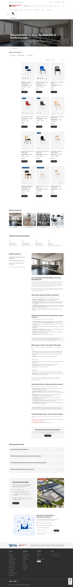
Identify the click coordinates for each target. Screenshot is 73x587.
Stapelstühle (34, 422)
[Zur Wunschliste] (60, 6)
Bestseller (10, 551)
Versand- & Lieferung (40, 559)
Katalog (24, 561)
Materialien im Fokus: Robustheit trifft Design (17, 266)
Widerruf (39, 561)
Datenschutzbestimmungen (40, 533)
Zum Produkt (24, 126)
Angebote (10, 9)
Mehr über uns (15, 503)
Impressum (39, 553)
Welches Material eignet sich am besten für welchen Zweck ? (26, 456)
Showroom (51, 2)
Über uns (24, 553)
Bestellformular (57, 2)
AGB (37, 557)
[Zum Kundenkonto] (58, 6)
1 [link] (40, 203)
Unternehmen (25, 551)
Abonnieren (56, 530)
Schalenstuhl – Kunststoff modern (27, 116)
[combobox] (40, 6)
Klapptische (41, 419)
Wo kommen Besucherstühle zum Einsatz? (16, 260)
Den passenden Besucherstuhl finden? (15, 275)
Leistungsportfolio (26, 555)
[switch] (70, 583)
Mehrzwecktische (30, 55)
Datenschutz (39, 555)
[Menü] (71, 578)
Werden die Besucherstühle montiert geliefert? (22, 469)
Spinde (10, 553)
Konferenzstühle (12, 55)
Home (10, 48)
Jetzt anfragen (47, 435)
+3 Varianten (60, 182)
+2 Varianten (46, 78)
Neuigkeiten (25, 557)
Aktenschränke (11, 569)
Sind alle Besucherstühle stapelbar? (20, 449)
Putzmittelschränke (12, 563)
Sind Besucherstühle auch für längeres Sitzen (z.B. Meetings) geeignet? (29, 462)
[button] (43, 10)
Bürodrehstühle (11, 567)
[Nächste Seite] (45, 204)
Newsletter (25, 569)
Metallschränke (11, 561)
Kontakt (62, 2)
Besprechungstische (21, 55)
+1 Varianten (53, 113)
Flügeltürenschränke (12, 559)
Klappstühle (39, 422)
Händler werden (25, 559)
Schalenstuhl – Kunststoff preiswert (42, 116)
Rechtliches (39, 551)
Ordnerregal (11, 557)
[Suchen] (54, 6)
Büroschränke (11, 555)
